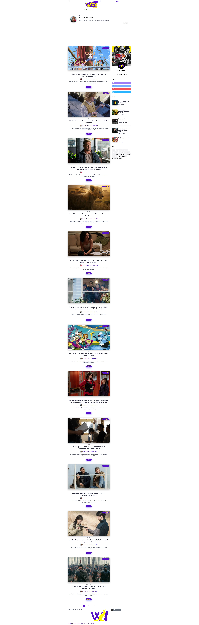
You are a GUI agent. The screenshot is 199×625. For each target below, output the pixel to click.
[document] (99, 312)
